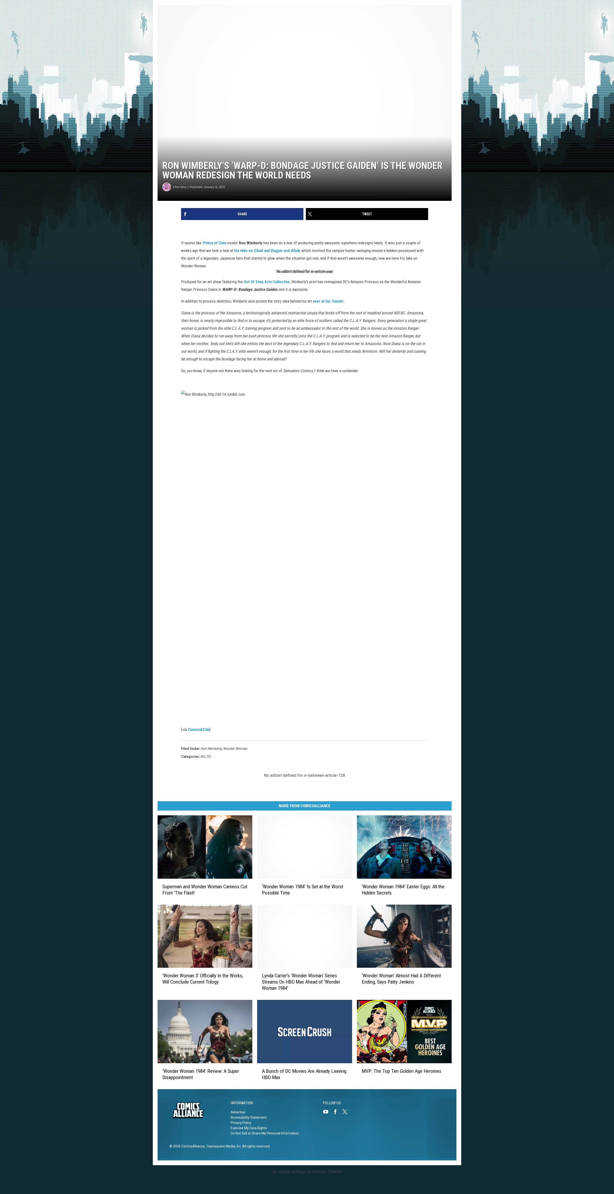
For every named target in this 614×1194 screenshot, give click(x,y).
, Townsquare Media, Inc (223, 1146)
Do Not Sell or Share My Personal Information (265, 1133)
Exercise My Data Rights (249, 1128)
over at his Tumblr (328, 301)
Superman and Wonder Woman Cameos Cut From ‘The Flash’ (204, 890)
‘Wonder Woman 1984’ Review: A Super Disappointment (200, 1074)
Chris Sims (180, 187)
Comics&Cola (198, 729)
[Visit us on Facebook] (337, 1112)
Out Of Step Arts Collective (267, 281)
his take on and (267, 250)
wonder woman (235, 749)
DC (209, 756)
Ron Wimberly (211, 749)
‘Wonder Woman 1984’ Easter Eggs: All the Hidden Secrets (403, 890)
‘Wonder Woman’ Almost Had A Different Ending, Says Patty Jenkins (401, 979)
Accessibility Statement (249, 1117)
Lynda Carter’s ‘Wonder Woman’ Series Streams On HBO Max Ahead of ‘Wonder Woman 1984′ (301, 982)
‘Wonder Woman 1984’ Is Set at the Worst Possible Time (302, 890)
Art (203, 756)
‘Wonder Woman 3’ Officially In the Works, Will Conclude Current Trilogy (202, 979)
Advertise (238, 1112)
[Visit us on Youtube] (327, 1112)
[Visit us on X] (347, 1112)
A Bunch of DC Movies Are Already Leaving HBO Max (304, 1074)
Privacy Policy (241, 1123)
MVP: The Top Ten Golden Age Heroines (401, 1071)
